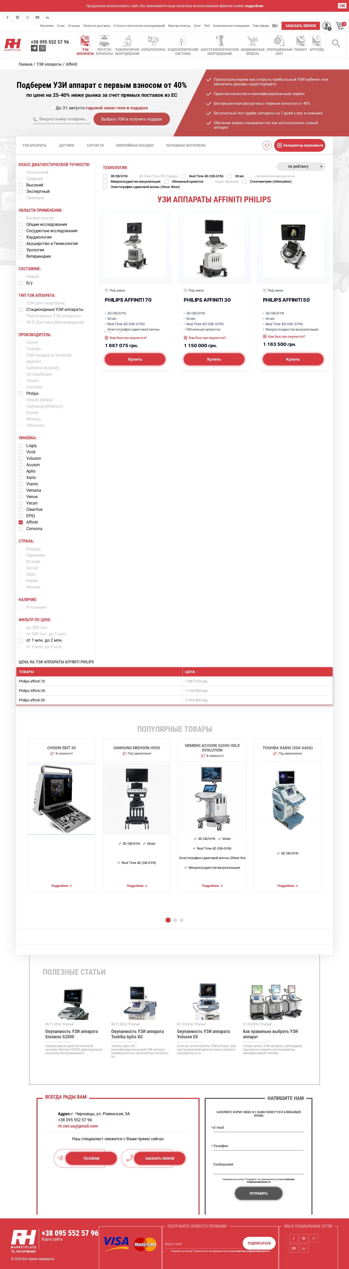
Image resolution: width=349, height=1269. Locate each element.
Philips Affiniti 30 (32, 691)
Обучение (47, 26)
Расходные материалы (186, 145)
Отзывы (74, 26)
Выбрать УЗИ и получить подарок (131, 119)
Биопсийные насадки (134, 145)
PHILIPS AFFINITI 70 (128, 300)
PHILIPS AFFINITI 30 (207, 300)
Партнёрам (261, 26)
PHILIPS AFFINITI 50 (286, 300)
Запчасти (95, 145)
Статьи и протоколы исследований (139, 26)
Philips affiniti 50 (32, 700)
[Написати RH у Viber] (42, 48)
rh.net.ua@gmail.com (78, 1126)
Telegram (91, 1158)
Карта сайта (52, 1239)
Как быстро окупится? (128, 338)
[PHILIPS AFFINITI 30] (214, 246)
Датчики (66, 145)
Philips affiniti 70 (32, 681)
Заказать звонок (300, 26)
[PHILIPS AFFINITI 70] (135, 246)
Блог (197, 26)
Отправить (259, 1193)
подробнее (254, 6)
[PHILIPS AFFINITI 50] (293, 246)
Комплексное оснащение (231, 26)
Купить (135, 359)
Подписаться (259, 1243)
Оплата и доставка (96, 26)
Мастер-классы (179, 26)
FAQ (207, 26)
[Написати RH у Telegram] (34, 48)
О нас (61, 26)
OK (342, 5)
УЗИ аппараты (34, 145)
